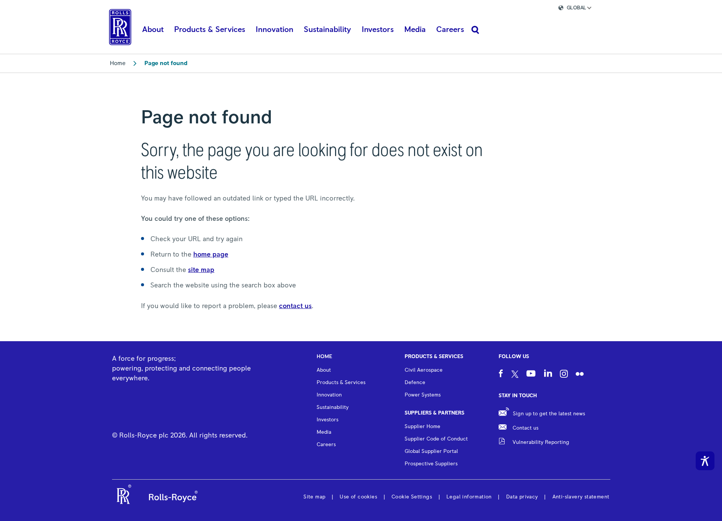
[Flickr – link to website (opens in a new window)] (580, 374)
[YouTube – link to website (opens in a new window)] (530, 374)
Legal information (469, 497)
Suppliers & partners (434, 413)
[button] (581, 9)
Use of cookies (358, 497)
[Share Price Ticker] (525, 9)
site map (201, 270)
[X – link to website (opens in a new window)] (515, 374)
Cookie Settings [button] (411, 497)
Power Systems (423, 395)
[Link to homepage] (120, 27)
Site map (314, 497)
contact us (295, 306)
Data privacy (522, 497)
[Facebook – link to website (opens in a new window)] (501, 374)
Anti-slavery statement (581, 497)
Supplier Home (422, 426)
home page (210, 254)
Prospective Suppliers (431, 463)
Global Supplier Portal (431, 451)
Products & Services (434, 356)
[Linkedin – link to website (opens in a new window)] (548, 374)
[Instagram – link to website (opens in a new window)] (564, 374)
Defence (415, 382)
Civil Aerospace (424, 370)
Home (118, 63)
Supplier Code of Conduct (436, 439)
